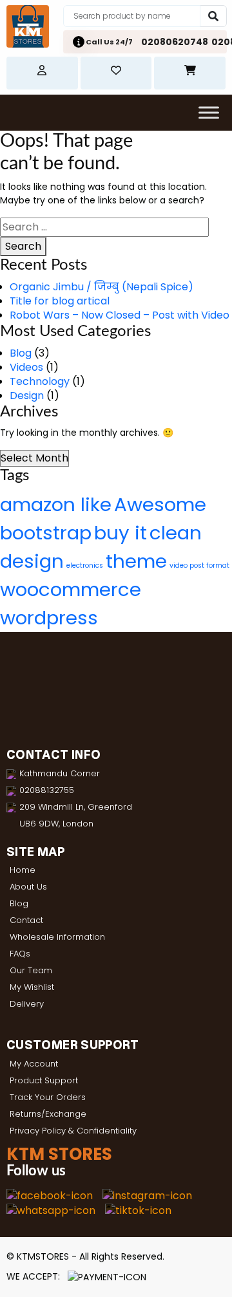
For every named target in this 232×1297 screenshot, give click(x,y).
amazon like (55, 504)
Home (22, 870)
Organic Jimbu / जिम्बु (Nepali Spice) (101, 286)
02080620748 (174, 41)
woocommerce (70, 589)
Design (27, 395)
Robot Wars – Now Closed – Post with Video (119, 315)
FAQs (20, 953)
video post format (199, 565)
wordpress (49, 617)
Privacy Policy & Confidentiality (73, 1130)
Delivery (27, 1004)
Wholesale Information (57, 937)
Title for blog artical (60, 301)
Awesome (160, 504)
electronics (84, 565)
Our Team (31, 970)
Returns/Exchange (48, 1114)
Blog (21, 353)
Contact (26, 920)
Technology (40, 381)
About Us (28, 887)
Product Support (44, 1080)
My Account (34, 1064)
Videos (26, 367)
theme (136, 561)
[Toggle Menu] (208, 112)
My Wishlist (32, 987)
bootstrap (46, 532)
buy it (120, 532)
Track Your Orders (48, 1097)
